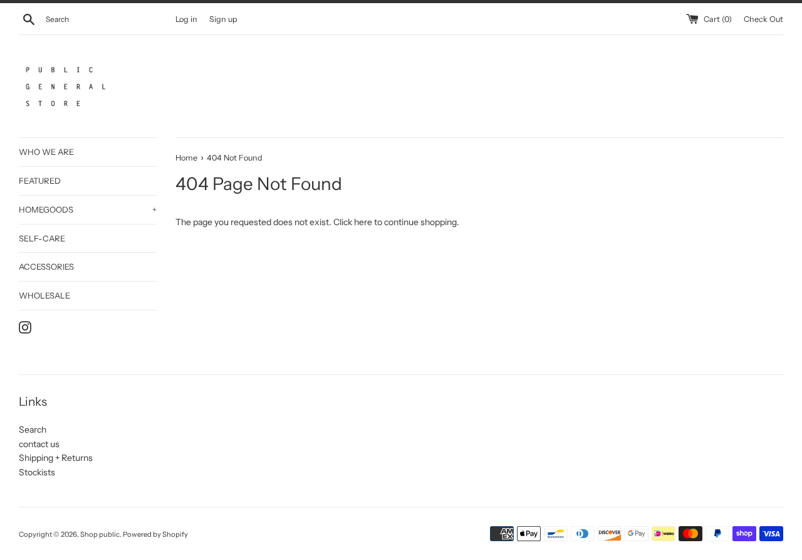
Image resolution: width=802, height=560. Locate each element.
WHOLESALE (44, 295)
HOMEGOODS (88, 209)
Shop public (100, 534)
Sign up (223, 19)
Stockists (37, 472)
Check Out (763, 19)
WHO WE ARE (46, 152)
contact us (39, 444)
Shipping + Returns (56, 457)
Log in (186, 19)
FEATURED (40, 181)
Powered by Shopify (155, 534)
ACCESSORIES (46, 267)
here (363, 222)
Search (32, 429)
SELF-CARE (42, 238)
